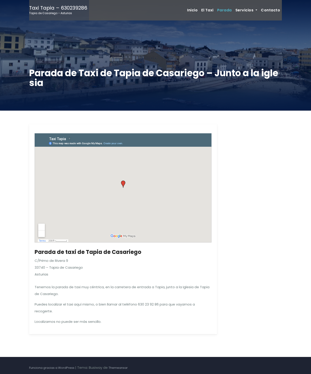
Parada (224, 10)
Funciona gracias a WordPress (52, 368)
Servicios (245, 10)
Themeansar (118, 368)
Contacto (270, 10)
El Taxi (207, 10)
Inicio (192, 10)
